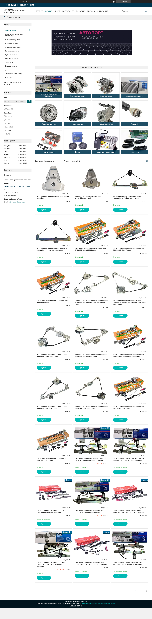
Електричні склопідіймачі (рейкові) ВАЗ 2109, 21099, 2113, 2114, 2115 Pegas (128, 355)
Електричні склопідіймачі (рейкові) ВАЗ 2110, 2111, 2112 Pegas (128, 407)
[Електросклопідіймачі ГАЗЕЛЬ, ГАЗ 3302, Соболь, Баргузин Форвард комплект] (129, 441)
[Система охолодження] (134, 85)
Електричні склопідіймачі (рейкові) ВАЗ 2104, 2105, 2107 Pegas (128, 249)
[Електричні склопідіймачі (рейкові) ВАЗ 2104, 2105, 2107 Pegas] (129, 231)
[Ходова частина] (48, 141)
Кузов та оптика (11, 55)
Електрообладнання (12, 39)
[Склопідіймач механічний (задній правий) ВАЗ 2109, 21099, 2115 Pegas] (91, 336)
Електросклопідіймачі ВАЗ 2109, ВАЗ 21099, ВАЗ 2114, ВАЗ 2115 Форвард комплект (51, 564)
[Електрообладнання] (77, 85)
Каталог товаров (10, 30)
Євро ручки (9, 77)
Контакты (66, 11)
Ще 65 (8, 134)
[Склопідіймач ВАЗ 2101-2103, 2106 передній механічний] (91, 179)
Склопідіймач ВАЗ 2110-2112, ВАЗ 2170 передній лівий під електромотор (52, 249)
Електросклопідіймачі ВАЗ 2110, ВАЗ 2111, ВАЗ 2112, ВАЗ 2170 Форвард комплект (91, 459)
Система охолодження (13, 47)
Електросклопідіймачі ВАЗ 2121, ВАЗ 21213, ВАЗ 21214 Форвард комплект (127, 563)
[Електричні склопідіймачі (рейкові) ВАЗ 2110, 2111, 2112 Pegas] (129, 389)
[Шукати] (145, 11)
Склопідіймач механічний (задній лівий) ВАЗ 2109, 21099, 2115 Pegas (52, 355)
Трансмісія (9, 62)
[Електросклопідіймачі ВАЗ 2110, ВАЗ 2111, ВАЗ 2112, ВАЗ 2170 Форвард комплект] (91, 441)
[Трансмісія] (134, 113)
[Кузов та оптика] (77, 113)
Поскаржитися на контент (89, 603)
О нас (57, 11)
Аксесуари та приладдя (13, 73)
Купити (43, 210)
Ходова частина (11, 66)
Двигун (7, 70)
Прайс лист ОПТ (78, 11)
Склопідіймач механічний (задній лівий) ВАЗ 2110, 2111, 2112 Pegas (52, 407)
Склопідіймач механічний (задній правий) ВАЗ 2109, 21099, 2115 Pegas (91, 355)
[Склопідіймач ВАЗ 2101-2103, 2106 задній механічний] (53, 179)
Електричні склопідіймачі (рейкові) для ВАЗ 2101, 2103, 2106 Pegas (90, 249)
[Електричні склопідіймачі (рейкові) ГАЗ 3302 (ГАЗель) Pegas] (53, 441)
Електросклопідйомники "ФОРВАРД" (14, 35)
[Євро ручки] (134, 141)
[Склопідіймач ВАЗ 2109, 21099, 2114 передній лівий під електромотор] (129, 179)
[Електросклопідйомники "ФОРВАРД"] (48, 85)
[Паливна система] (106, 85)
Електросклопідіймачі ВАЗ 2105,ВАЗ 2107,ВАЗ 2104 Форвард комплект (89, 511)
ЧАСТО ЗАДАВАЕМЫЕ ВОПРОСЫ (12, 84)
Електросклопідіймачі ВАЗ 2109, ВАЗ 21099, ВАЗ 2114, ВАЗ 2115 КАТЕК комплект (91, 563)
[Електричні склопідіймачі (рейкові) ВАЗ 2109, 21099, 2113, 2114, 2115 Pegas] (129, 336)
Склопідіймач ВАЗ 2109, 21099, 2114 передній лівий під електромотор (127, 197)
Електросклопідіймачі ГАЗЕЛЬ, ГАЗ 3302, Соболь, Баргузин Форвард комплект (129, 459)
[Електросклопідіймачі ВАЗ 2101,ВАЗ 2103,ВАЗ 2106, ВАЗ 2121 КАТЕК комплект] (129, 493)
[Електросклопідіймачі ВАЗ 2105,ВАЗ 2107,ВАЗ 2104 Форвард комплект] (91, 493)
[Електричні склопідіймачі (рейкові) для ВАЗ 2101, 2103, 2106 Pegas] (91, 231)
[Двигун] (77, 141)
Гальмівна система (12, 51)
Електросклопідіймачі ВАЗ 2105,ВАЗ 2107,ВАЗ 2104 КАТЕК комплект (51, 511)
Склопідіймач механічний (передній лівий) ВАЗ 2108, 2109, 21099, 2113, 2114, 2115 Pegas (91, 302)
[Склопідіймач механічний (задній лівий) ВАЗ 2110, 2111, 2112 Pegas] (53, 389)
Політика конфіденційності (106, 603)
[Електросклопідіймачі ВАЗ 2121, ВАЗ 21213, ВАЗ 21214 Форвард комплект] (129, 545)
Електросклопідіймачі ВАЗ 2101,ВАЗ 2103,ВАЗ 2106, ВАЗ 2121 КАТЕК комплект (129, 511)
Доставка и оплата (95, 11)
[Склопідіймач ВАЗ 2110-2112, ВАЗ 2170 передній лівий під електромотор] (53, 231)
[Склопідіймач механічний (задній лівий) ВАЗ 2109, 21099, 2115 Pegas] (53, 336)
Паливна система (11, 43)
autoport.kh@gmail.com (16, 202)
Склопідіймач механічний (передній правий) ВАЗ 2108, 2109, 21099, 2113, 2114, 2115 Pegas (129, 302)
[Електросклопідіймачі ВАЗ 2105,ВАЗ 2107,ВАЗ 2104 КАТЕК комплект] (53, 493)
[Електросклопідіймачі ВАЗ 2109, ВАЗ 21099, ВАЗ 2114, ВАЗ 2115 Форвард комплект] (53, 545)
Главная (39, 11)
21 (143, 591)
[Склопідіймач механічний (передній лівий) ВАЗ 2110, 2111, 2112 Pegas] (91, 389)
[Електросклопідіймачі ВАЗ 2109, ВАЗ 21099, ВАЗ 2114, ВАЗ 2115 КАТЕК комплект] (91, 545)
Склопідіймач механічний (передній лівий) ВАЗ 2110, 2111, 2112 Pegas (91, 407)
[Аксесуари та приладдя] (106, 141)
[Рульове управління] (106, 113)
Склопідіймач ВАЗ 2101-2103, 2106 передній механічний (88, 197)
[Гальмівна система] (48, 113)
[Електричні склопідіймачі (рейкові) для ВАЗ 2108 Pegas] (53, 283)
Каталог (48, 11)
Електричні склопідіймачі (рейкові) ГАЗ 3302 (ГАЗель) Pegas (52, 459)
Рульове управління (12, 58)
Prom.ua (86, 601)
